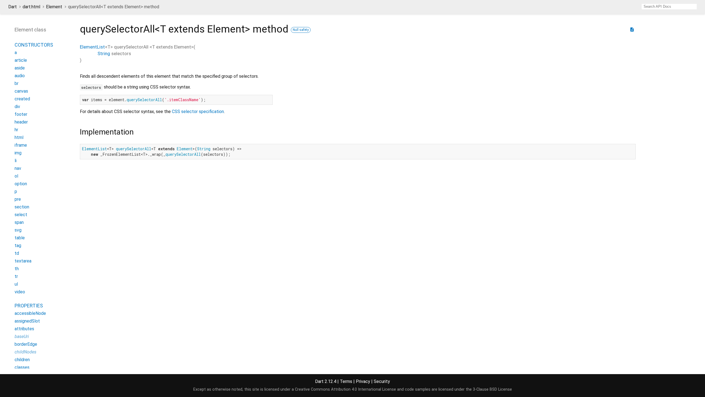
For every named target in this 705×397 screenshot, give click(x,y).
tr (16, 276)
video (20, 291)
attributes (24, 328)
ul (16, 284)
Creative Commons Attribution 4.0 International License (345, 389)
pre (18, 199)
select (21, 214)
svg (18, 230)
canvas (21, 91)
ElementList (92, 47)
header (21, 122)
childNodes (25, 352)
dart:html (31, 6)
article (21, 60)
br (16, 83)
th (17, 268)
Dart (12, 6)
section (22, 207)
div (17, 106)
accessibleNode (30, 313)
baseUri (22, 336)
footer (21, 114)
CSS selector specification (198, 111)
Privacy (363, 381)
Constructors (34, 45)
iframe (21, 145)
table (20, 237)
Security (382, 381)
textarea (23, 261)
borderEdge (26, 344)
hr (16, 129)
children (22, 359)
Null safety (301, 30)
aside (20, 68)
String (103, 53)
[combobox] (669, 6)
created (22, 98)
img (18, 152)
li (16, 160)
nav (18, 168)
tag (18, 245)
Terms (346, 381)
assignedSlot (27, 321)
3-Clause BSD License (492, 389)
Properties (29, 306)
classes (22, 367)
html (19, 137)
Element (54, 6)
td (17, 253)
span (19, 222)
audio (20, 75)
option (21, 183)
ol (16, 176)
